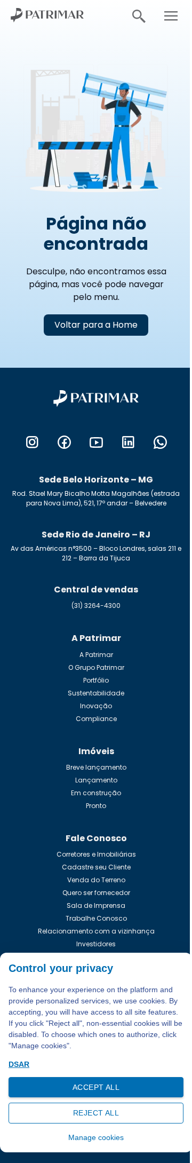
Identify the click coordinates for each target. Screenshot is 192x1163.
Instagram (32, 442)
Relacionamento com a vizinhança (96, 931)
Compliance (96, 718)
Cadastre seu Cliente (96, 867)
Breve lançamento (96, 767)
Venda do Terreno (96, 879)
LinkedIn (128, 442)
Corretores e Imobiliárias (96, 854)
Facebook (64, 442)
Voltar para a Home (96, 325)
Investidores (96, 943)
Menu (170, 16)
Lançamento (96, 780)
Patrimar (53, 16)
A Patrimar (96, 654)
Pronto (96, 805)
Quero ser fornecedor (96, 892)
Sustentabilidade (96, 693)
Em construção (96, 792)
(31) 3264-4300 (96, 605)
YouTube (96, 442)
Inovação (96, 705)
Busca (138, 16)
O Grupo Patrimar (96, 667)
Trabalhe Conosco (96, 918)
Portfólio (96, 680)
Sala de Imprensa (96, 905)
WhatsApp (160, 442)
